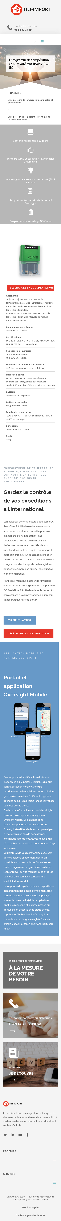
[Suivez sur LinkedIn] (13, 1135)
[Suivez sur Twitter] (5, 1135)
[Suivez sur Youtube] (20, 1135)
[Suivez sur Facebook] (27, 1135)
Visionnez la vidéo (19, 620)
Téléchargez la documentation (30, 287)
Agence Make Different (36, 1199)
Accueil (16, 93)
